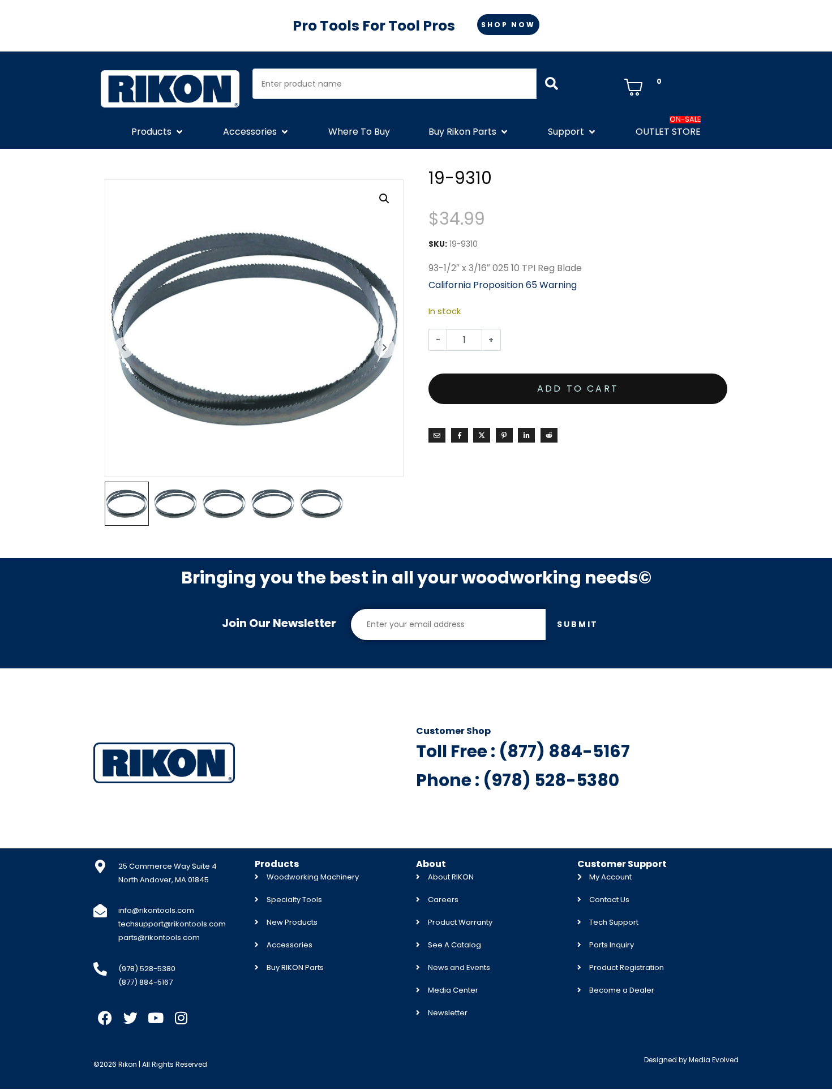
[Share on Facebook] (459, 435)
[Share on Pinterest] (504, 435)
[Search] (552, 83)
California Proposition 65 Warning (502, 284)
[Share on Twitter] (481, 435)
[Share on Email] (436, 435)
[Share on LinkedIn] (526, 435)
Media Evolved (714, 1060)
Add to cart (578, 388)
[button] (158, 132)
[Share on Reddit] (549, 435)
